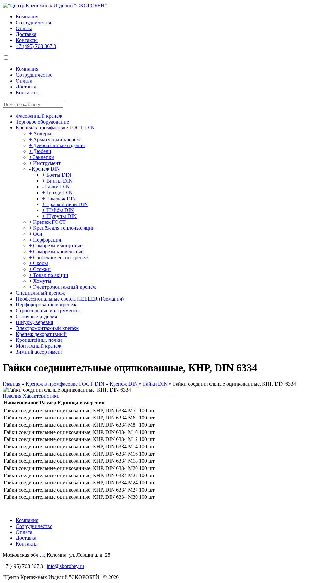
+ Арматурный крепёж (54, 139)
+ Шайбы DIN (58, 210)
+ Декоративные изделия (57, 145)
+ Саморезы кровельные (56, 251)
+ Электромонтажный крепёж (62, 287)
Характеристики (41, 395)
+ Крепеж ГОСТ (47, 222)
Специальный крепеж (40, 293)
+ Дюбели (40, 151)
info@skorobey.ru (65, 566)
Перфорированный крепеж (46, 304)
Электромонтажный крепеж (47, 328)
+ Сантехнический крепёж (59, 257)
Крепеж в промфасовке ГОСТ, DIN (55, 127)
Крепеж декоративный (41, 334)
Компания (27, 16)
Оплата (24, 28)
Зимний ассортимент (39, 352)
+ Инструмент (45, 163)
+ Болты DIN (56, 175)
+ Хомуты (40, 281)
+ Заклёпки (41, 157)
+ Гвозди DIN (57, 192)
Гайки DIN (155, 384)
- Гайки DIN (56, 186)
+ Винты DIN (57, 181)
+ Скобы (38, 263)
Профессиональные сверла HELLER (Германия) (70, 298)
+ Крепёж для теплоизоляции (62, 228)
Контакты (27, 40)
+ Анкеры (40, 133)
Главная (11, 384)
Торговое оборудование (42, 122)
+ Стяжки (40, 269)
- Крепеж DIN (44, 169)
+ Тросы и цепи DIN (65, 204)
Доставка (26, 34)
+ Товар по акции (48, 275)
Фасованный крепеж (39, 116)
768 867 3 (36, 46)
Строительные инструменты (48, 310)
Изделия (12, 395)
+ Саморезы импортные (55, 245)
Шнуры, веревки (34, 322)
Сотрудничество (34, 22)
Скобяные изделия (36, 316)
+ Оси (35, 234)
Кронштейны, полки (39, 340)
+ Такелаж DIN (59, 198)
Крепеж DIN (124, 384)
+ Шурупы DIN (59, 216)
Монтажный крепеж (38, 346)
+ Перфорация (45, 240)
